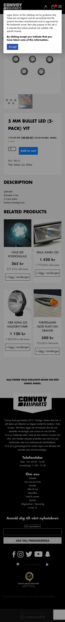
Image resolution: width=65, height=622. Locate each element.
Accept (12, 47)
